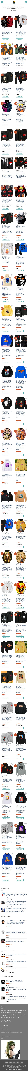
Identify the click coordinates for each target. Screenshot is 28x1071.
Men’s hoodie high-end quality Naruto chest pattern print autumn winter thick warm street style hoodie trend (21, 748)
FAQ (11, 1066)
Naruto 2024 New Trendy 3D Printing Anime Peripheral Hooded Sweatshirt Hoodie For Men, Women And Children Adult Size (20, 292)
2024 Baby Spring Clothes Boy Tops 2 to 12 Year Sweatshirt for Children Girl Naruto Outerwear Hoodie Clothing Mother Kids (6, 322)
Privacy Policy (5, 1066)
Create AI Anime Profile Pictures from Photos (11, 1032)
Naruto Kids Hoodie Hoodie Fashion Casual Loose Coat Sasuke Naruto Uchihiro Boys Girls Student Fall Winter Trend (21, 414)
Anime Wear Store (12, 7)
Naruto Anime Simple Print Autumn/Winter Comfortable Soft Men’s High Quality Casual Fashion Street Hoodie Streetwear (7, 809)
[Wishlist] (26, 2)
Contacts (13, 1065)
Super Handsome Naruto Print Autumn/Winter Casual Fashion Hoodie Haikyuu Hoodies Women (7, 779)
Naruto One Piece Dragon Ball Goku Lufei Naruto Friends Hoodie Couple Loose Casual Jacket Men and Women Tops (21, 719)
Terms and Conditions (14, 1067)
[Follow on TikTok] (7, 1021)
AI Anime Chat (4, 1029)
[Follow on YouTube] (9, 1021)
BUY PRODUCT (6, 239)
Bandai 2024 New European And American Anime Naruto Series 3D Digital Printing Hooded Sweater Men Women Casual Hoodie (7, 117)
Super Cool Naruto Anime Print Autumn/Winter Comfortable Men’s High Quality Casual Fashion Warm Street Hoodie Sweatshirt (21, 689)
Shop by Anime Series (21, 1065)
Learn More (5, 39)
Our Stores (7, 1065)
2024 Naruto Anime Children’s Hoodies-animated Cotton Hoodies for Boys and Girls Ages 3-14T (6, 260)
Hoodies (21, 7)
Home (4, 7)
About (2, 1065)
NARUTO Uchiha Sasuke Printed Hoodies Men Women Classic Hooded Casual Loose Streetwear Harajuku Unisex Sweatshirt (7, 476)
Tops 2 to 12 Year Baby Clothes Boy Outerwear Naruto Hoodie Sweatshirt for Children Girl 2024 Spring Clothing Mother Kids (7, 598)
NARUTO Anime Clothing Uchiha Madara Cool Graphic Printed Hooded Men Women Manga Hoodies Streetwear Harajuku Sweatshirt (7, 292)
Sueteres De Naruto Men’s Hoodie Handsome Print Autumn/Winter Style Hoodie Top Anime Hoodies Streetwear (20, 779)
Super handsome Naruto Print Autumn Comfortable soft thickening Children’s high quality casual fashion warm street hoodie (7, 415)
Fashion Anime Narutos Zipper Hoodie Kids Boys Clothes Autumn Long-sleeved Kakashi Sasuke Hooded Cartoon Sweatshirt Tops (21, 658)
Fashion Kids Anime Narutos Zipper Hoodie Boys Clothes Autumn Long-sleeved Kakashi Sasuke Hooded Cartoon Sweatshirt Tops (21, 322)
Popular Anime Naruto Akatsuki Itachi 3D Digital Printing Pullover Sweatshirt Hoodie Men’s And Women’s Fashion (7, 32)
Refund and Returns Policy (19, 1066)
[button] (2, 2)
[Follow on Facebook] (2, 1021)
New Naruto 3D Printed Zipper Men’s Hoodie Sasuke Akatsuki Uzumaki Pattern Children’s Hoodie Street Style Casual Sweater (7, 202)
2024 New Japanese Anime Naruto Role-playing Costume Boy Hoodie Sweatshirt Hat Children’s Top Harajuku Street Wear (21, 202)
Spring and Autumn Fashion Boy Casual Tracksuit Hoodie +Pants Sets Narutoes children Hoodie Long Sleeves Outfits (20, 88)
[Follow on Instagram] (5, 1021)
